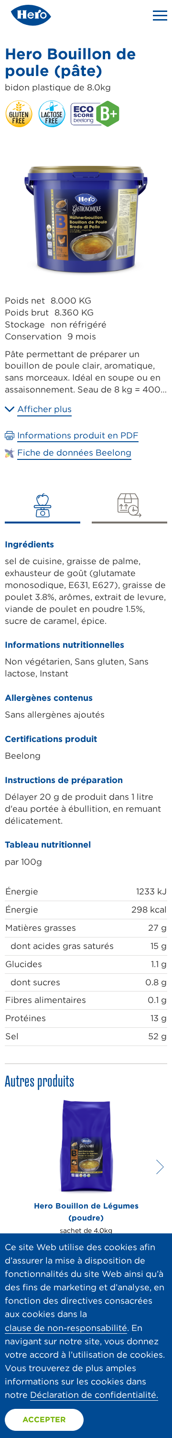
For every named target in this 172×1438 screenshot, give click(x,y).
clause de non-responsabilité (66, 1328)
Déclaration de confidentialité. (94, 1395)
